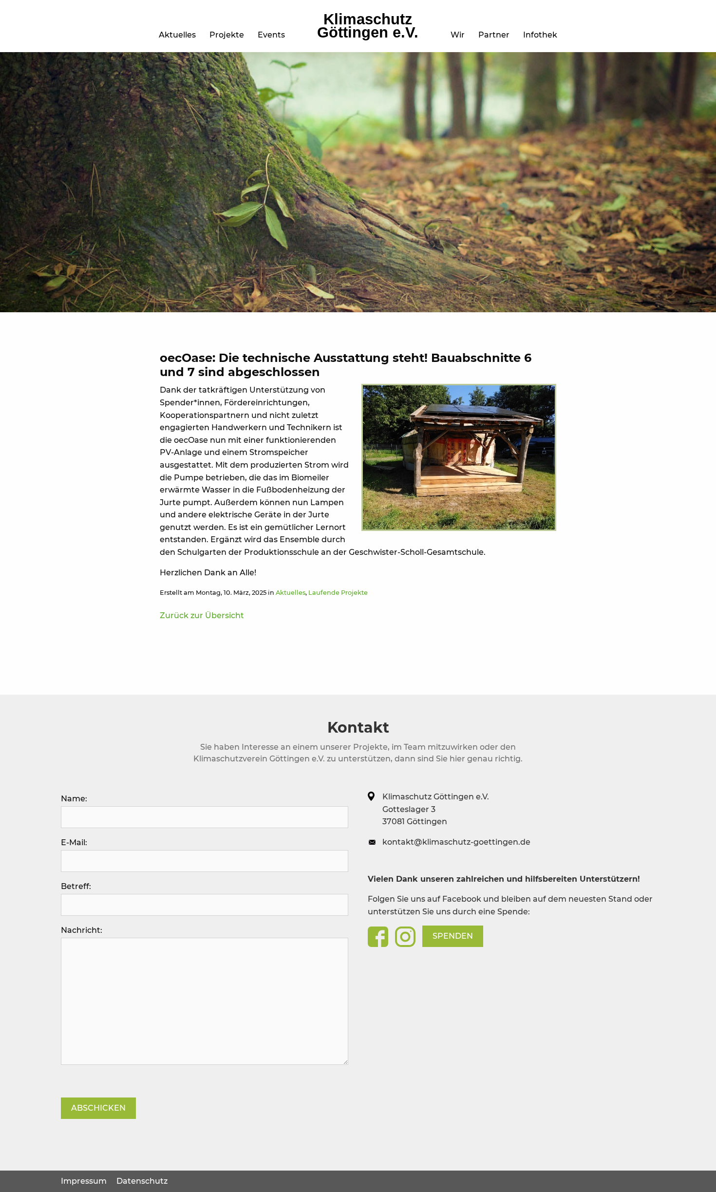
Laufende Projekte (338, 592)
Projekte (226, 34)
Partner (493, 34)
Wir (458, 34)
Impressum (84, 1181)
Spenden (453, 936)
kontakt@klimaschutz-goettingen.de (456, 842)
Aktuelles (177, 34)
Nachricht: (81, 930)
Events (271, 34)
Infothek (540, 34)
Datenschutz (142, 1181)
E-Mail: (74, 842)
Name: (74, 798)
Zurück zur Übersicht (202, 615)
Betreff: (76, 886)
